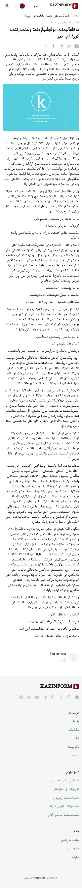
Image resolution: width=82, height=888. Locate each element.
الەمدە (75, 756)
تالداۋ (75, 739)
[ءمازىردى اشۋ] (7, 6)
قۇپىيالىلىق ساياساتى (66, 790)
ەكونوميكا (73, 747)
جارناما (75, 858)
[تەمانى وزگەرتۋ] (19, 6)
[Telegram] (61, 46)
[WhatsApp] (68, 46)
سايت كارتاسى (70, 840)
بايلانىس (73, 849)
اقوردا (28, 16)
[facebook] (61, 697)
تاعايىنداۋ (39, 16)
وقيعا (49, 16)
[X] (45, 46)
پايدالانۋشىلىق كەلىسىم (65, 781)
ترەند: (75, 16)
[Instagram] (76, 46)
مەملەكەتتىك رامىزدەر (66, 798)
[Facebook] (53, 46)
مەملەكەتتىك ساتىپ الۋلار (63, 815)
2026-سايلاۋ (62, 16)
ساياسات (74, 730)
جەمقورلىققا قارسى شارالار (63, 807)
